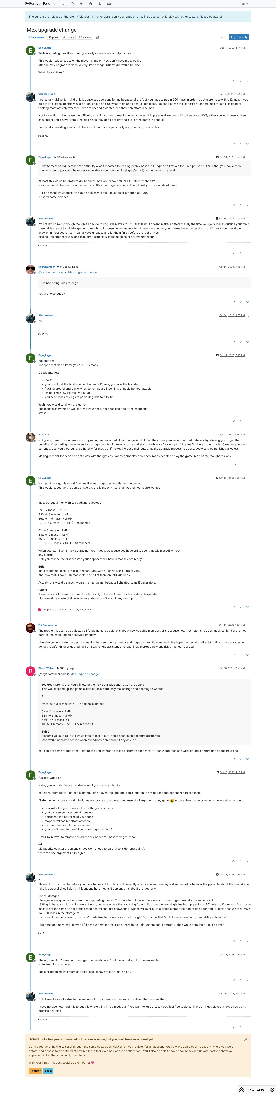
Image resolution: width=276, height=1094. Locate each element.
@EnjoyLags (66, 668)
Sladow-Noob (46, 93)
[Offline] (32, 96)
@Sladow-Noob (65, 157)
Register (36, 1070)
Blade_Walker (46, 668)
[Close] (246, 1039)
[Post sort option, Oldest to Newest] (222, 37)
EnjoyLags (44, 47)
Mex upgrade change (82, 272)
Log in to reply (239, 37)
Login (48, 1070)
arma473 (43, 434)
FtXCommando (47, 625)
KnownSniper (46, 266)
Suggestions (37, 37)
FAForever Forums (40, 3)
